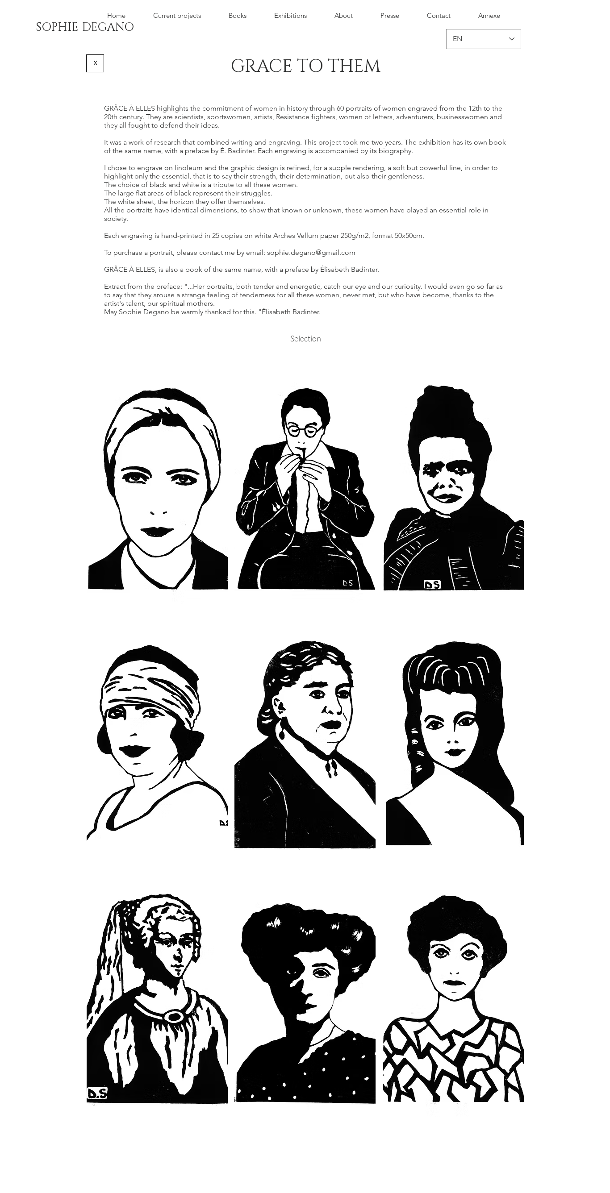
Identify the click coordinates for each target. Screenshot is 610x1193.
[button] (157, 486)
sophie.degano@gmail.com (311, 252)
